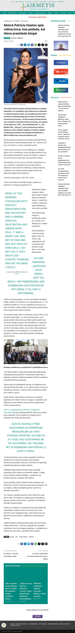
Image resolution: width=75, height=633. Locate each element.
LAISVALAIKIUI (8, 21)
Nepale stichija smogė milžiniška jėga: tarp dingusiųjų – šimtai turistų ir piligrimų (64, 106)
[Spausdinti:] (46, 44)
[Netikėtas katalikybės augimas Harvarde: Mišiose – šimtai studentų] (40, 574)
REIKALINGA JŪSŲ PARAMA (38, 17)
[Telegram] (28, 44)
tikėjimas (31, 536)
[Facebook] (21, 44)
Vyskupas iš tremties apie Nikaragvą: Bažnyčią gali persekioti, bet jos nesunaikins (64, 147)
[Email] (42, 44)
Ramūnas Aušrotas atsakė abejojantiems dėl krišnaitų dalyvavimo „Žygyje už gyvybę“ (64, 160)
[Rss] (72, 631)
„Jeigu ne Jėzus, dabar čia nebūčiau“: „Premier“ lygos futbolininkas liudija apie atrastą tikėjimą (25, 591)
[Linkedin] (25, 44)
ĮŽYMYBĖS (17, 21)
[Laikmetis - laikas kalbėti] (37, 7)
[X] (39, 44)
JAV (17, 536)
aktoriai (12, 536)
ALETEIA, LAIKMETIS (17, 38)
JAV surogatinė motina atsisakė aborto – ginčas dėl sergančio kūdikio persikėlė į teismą (11, 591)
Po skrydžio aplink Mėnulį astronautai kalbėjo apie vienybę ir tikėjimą (37, 556)
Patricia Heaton (23, 536)
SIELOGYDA (24, 21)
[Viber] (32, 44)
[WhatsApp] (35, 44)
